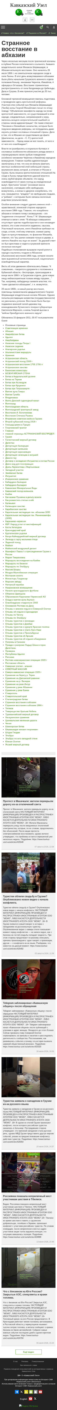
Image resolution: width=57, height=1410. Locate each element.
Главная (9, 431)
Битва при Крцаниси (15, 385)
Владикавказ (11, 397)
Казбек (8, 494)
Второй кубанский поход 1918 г (20, 421)
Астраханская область (16, 358)
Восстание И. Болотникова (18, 412)
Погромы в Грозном (15, 642)
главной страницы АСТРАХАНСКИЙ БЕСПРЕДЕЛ (29, 434)
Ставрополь (11, 693)
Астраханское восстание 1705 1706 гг (24, 364)
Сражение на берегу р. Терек (20, 675)
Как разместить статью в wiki (19, 500)
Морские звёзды (13, 581)
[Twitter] (21, 1392)
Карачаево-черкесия (15, 521)
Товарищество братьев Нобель (20, 711)
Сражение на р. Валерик (17, 681)
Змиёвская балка (13, 473)
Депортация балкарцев (16, 446)
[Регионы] (41, 27)
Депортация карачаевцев (18, 452)
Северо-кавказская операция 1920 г (23, 672)
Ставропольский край (16, 696)
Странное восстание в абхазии (20, 702)
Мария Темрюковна (15, 557)
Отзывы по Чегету (14, 615)
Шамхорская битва (14, 726)
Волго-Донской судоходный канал (22, 400)
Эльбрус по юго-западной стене (21, 738)
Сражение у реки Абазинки (18, 687)
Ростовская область (15, 663)
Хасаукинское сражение (17, 717)
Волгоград (10, 403)
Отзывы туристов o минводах (19, 621)
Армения (9, 355)
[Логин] (54, 27)
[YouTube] (40, 1392)
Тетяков (9, 708)
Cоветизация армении (16, 328)
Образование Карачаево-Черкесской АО (25, 596)
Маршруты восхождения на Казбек (22, 560)
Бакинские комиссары (16, 370)
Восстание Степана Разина (19, 415)
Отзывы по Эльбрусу (15, 618)
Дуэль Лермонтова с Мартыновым (22, 467)
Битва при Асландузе (15, 382)
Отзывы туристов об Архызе (19, 636)
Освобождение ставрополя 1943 (21, 603)
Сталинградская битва (16, 699)
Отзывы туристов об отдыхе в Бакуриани (25, 639)
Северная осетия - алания (18, 666)
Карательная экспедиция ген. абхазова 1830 (27, 512)
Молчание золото (14, 575)
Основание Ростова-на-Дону (19, 606)
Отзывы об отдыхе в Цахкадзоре (21, 612)
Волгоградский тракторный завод (21, 409)
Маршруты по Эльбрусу (17, 566)
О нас (15, 1361)
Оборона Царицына (15, 593)
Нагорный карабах (14, 584)
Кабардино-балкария (15, 482)
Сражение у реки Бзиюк (17, 690)
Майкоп (9, 545)
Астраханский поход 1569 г (18, 361)
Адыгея (9, 337)
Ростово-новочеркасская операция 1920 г (26, 660)
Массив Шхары (12, 569)
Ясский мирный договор (17, 744)
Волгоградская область (16, 406)
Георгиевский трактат (16, 428)
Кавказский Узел (28, 4)
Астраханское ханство (16, 367)
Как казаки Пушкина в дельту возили (23, 497)
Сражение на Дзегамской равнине (22, 678)
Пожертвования (38, 1361)
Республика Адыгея (15, 654)
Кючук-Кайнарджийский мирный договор (25, 536)
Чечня (8, 723)
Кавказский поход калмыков (19, 491)
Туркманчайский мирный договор (22, 714)
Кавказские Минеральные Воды (21, 488)
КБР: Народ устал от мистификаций (23, 524)
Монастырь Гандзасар (16, 578)
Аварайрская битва (14, 334)
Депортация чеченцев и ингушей (21, 455)
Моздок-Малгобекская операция (21, 572)
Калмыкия (10, 503)
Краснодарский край (15, 530)
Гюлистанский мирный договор (20, 440)
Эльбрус (9, 735)
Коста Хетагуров (13, 527)
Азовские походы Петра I (17, 343)
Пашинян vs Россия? (37, 33)
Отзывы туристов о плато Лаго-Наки (23, 630)
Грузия (8, 437)
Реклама (24, 1361)
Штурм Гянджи (12, 732)
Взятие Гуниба (12, 394)
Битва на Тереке (13, 379)
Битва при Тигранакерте (17, 388)
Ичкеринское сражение (16, 479)
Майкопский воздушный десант (20, 548)
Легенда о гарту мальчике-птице (21, 539)
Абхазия (9, 331)
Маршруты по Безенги (16, 563)
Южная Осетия (12, 741)
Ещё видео (28, 1352)
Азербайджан (12, 340)
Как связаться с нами (28, 1365)
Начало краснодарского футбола (21, 590)
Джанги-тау (10, 458)
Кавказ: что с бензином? (13, 33)
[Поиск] (48, 27)
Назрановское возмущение (18, 587)
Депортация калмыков (16, 449)
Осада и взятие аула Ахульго (19, 599)
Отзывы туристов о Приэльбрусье (22, 633)
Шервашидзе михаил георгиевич (21, 729)
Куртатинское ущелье (16, 533)
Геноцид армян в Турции (17, 424)
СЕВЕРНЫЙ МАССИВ (16, 669)
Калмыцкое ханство (15, 506)
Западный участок (14, 470)
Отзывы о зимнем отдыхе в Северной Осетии (28, 609)
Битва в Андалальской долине (20, 376)
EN (32, 20)
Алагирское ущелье (15, 349)
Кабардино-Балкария (16, 485)
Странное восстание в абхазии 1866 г (24, 705)
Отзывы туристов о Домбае (18, 624)
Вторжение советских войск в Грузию (23, 418)
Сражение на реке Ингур (17, 684)
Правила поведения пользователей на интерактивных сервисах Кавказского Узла (28, 1370)
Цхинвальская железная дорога (21, 720)
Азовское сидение (14, 346)
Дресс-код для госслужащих (19, 464)
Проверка (10, 651)
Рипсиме (9, 657)
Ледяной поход (13, 542)
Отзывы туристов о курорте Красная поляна (27, 627)
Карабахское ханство (15, 509)
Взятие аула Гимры (15, 391)
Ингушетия (10, 476)
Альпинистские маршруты (18, 352)
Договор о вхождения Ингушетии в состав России (29, 461)
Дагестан (9, 443)
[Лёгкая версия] (25, 20)
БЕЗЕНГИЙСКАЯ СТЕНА (17, 373)
